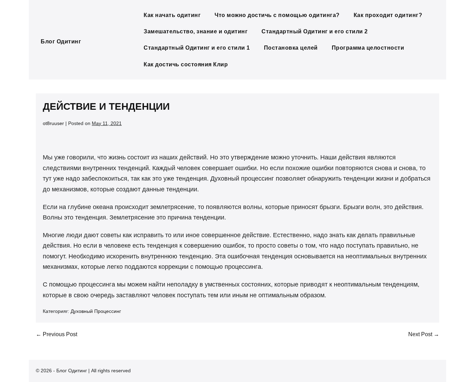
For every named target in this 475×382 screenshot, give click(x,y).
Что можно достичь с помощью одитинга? (277, 15)
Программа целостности (368, 48)
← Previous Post (56, 334)
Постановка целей (291, 48)
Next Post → (423, 334)
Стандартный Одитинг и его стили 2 (314, 31)
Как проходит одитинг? (388, 15)
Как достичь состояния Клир (186, 64)
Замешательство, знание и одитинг (196, 31)
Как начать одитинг (172, 15)
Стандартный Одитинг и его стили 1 (197, 48)
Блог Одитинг (61, 41)
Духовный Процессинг (96, 311)
